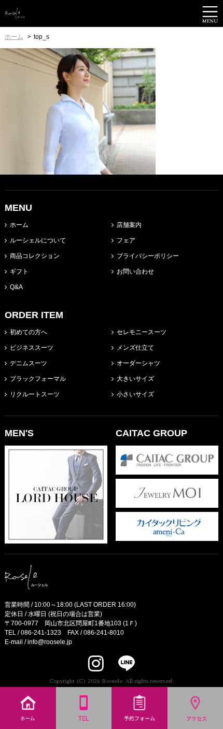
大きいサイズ (135, 378)
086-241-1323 (41, 632)
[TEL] (84, 724)
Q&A (16, 287)
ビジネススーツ (31, 347)
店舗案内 (129, 224)
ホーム (19, 224)
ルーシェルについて (38, 240)
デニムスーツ (28, 363)
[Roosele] (15, 14)
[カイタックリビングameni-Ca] (167, 536)
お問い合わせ (135, 271)
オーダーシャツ (138, 363)
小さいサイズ (135, 394)
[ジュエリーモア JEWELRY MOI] (167, 503)
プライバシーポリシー (148, 256)
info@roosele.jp (49, 642)
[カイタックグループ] (167, 470)
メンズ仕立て (135, 347)
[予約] (140, 724)
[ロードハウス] (56, 538)
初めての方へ (28, 332)
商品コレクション (35, 256)
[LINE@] (120, 663)
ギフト (19, 271)
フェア (126, 240)
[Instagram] (96, 663)
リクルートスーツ (35, 394)
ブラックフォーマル (38, 378)
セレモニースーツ (141, 332)
